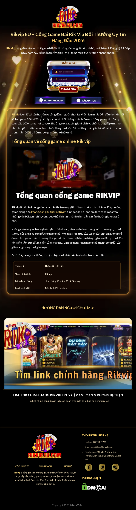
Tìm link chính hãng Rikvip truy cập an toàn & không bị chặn (68, 395)
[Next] (129, 357)
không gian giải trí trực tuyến (48, 211)
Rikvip (15, 114)
